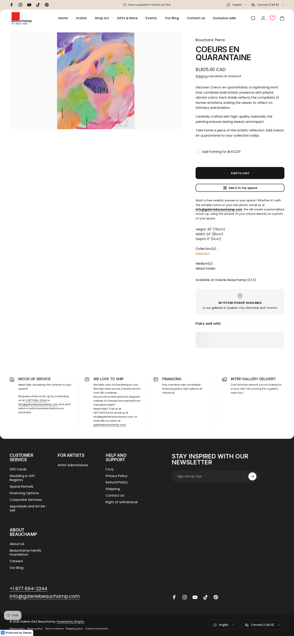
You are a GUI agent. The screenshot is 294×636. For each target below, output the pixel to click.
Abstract (203, 253)
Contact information (96, 628)
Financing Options (24, 493)
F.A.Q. (110, 469)
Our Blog (16, 568)
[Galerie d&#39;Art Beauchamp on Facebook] (174, 597)
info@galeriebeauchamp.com (38, 404)
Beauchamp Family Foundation (25, 553)
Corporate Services (26, 500)
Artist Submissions (73, 465)
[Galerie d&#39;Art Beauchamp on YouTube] (195, 597)
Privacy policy (34, 628)
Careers (16, 561)
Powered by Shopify (70, 622)
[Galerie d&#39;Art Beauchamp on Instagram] (184, 597)
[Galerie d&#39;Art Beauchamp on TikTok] (205, 597)
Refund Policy (117, 482)
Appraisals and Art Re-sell (28, 508)
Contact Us (115, 496)
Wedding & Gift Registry (22, 478)
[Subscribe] (252, 476)
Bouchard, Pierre (210, 39)
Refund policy (17, 628)
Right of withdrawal (122, 502)
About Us (17, 544)
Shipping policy (74, 628)
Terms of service (54, 628)
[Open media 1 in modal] (96, 80)
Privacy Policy (116, 476)
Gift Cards (18, 469)
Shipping (201, 76)
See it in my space (243, 188)
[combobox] (237, 5)
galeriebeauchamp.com (109, 425)
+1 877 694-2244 (36, 400)
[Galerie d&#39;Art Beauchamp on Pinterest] (215, 597)
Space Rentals (21, 487)
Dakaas (27, 632)
